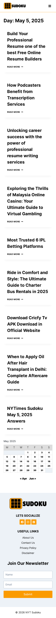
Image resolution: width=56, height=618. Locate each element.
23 (34, 466)
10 (42, 457)
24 (41, 466)
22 (28, 466)
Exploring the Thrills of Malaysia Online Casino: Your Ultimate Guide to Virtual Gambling (27, 201)
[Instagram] (28, 522)
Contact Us (28, 542)
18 (49, 461)
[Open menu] (49, 6)
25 (49, 466)
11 (49, 457)
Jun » (32, 478)
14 (21, 461)
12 (7, 461)
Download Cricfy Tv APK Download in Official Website (27, 324)
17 (42, 461)
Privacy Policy (28, 547)
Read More (15, 67)
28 (21, 470)
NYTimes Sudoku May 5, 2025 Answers (25, 415)
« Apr (23, 478)
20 (14, 466)
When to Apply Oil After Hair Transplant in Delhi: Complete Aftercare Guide (27, 369)
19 (7, 466)
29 (28, 470)
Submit (28, 594)
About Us (28, 537)
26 (7, 470)
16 (35, 461)
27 (14, 470)
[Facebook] (22, 522)
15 (28, 461)
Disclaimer (28, 553)
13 (14, 461)
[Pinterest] (33, 522)
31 (42, 470)
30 (34, 470)
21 (21, 466)
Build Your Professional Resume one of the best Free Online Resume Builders (26, 46)
